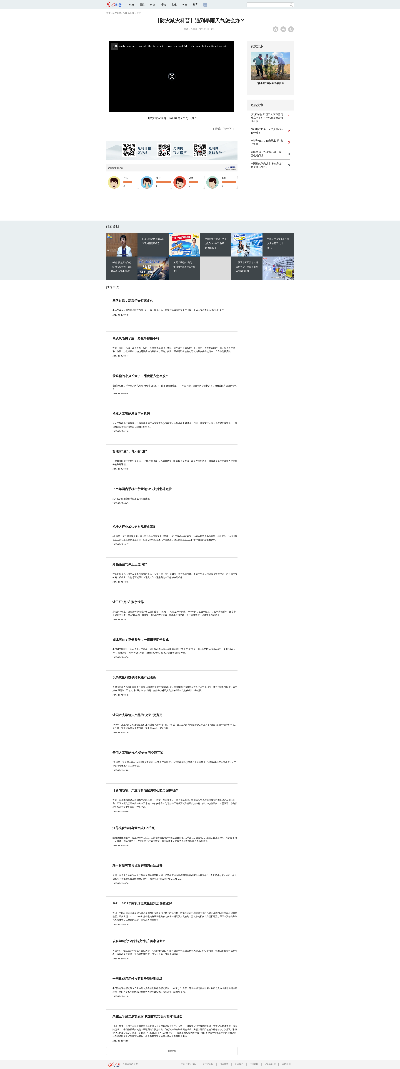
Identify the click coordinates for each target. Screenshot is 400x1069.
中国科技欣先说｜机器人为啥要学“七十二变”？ (278, 243)
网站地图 (286, 1064)
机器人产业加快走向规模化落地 (134, 526)
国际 (142, 4)
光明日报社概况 (188, 1064)
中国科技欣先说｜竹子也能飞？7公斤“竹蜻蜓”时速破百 (216, 243)
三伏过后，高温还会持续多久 (132, 300)
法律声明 (254, 1064)
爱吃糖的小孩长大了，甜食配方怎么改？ (140, 376)
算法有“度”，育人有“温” (129, 451)
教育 (195, 4)
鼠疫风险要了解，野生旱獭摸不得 (135, 338)
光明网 (193, 29)
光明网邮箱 (270, 1064)
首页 (108, 13)
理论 (163, 4)
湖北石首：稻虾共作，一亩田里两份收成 (140, 639)
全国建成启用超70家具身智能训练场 (137, 978)
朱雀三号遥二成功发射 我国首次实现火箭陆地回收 (147, 1016)
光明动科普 (128, 13)
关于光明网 (207, 1064)
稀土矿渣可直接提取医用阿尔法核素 (137, 865)
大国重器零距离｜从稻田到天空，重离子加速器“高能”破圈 (247, 266)
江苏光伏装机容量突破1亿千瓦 (133, 828)
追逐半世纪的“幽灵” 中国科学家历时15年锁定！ (184, 266)
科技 (184, 4)
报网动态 (224, 1064)
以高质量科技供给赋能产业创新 (134, 677)
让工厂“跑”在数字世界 (128, 602)
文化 (174, 4)
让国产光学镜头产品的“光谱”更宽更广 (139, 715)
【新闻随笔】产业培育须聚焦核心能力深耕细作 (145, 790)
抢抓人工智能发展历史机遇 (131, 413)
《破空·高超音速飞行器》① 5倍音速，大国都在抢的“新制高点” (121, 266)
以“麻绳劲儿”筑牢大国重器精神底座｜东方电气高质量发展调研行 (267, 118)
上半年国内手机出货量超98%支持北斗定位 (142, 489)
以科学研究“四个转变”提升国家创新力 (139, 941)
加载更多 (172, 1051)
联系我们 (239, 1064)
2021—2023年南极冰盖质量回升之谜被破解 (142, 903)
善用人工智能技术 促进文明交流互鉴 (137, 752)
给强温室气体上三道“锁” (129, 564)
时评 (152, 4)
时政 (131, 4)
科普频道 (116, 13)
